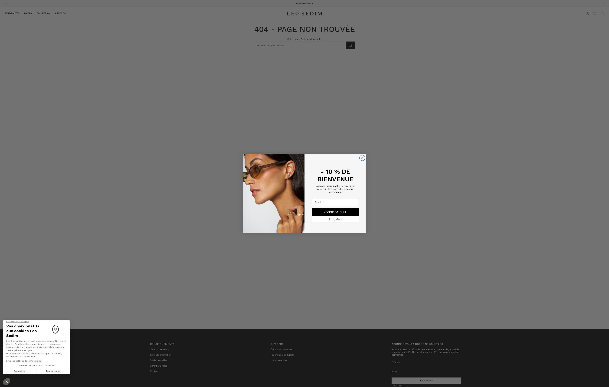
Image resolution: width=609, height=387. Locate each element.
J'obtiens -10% (335, 212)
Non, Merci (335, 219)
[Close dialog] (362, 158)
